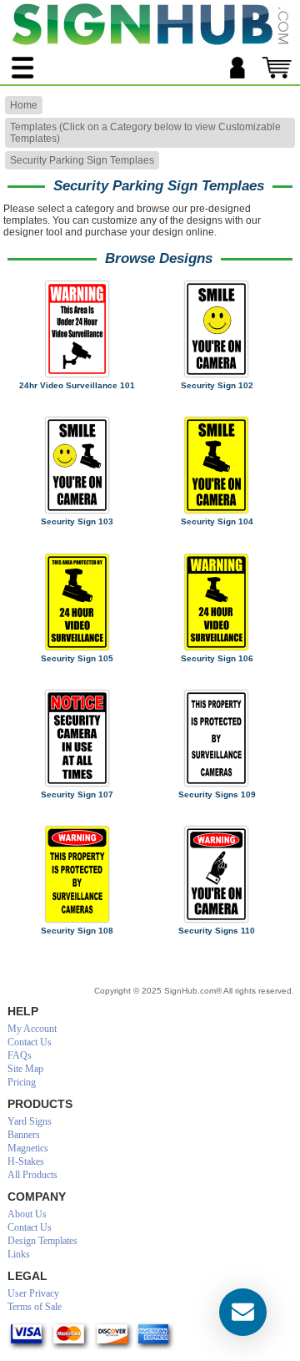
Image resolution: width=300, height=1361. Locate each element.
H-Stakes (26, 1161)
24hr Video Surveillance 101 (77, 385)
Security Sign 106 (217, 658)
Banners (24, 1135)
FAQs (20, 1055)
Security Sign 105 (77, 658)
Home (24, 105)
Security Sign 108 (77, 930)
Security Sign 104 (217, 521)
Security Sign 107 (77, 794)
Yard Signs (30, 1121)
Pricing (22, 1082)
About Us (27, 1214)
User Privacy (33, 1293)
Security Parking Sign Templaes (82, 160)
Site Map (25, 1069)
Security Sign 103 (77, 521)
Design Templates (43, 1241)
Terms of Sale (35, 1307)
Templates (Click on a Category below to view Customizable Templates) (145, 132)
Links (19, 1254)
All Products (33, 1175)
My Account (32, 1029)
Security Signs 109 (217, 794)
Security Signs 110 (216, 930)
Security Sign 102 (217, 385)
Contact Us (30, 1042)
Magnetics (28, 1148)
